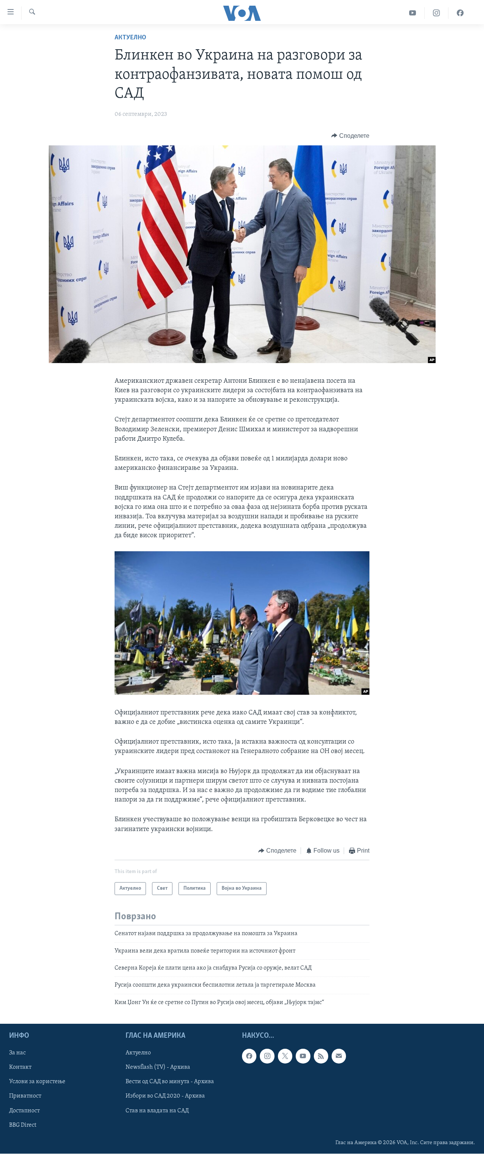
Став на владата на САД (157, 1111)
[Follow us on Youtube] (303, 1056)
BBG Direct (22, 1125)
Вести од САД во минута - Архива (170, 1082)
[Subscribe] (339, 1056)
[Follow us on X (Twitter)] (285, 1056)
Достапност (24, 1111)
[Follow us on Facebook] (249, 1056)
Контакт (20, 1068)
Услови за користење (37, 1082)
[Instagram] (436, 13)
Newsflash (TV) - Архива (158, 1068)
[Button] (350, 136)
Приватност (25, 1096)
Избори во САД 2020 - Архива (165, 1096)
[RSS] (321, 1056)
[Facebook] (460, 13)
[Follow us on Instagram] (267, 1056)
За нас (17, 1053)
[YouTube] (413, 13)
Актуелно (130, 37)
